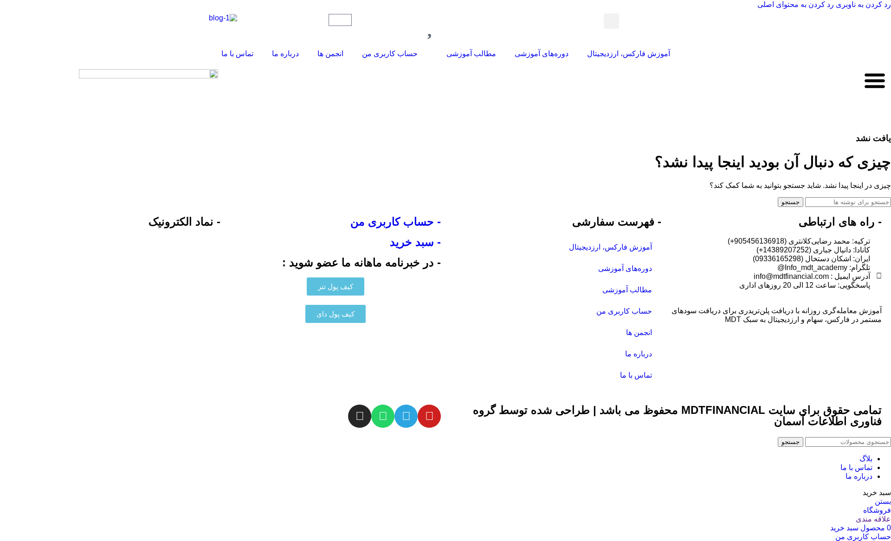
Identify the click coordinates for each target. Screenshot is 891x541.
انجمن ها (330, 54)
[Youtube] (429, 416)
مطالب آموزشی (471, 54)
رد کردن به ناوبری (862, 4)
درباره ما (285, 54)
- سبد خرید (415, 242)
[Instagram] (359, 416)
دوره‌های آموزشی (541, 54)
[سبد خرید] (340, 20)
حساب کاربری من (390, 54)
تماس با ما (237, 54)
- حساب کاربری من (395, 221)
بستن (883, 501)
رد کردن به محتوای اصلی (795, 4)
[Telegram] (406, 416)
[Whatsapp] (382, 416)
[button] (611, 21)
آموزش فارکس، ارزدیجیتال (628, 54)
